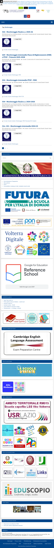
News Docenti (5, 35)
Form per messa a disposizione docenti (13, 525)
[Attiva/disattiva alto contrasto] (1, 1)
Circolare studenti (28, 103)
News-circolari (12, 35)
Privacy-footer (18, 541)
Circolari (26, 34)
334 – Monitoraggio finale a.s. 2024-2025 (18, 102)
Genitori (12, 105)
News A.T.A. (19, 105)
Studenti (11, 106)
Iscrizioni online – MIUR (9, 305)
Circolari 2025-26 (32, 34)
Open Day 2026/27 (8, 300)
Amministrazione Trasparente (11, 181)
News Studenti (40, 105)
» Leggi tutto (17, 39)
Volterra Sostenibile (37, 543)
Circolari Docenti (40, 34)
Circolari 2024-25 (41, 103)
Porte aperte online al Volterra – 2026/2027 (14, 301)
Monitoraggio (15, 49)
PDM (20, 74)
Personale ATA (5, 106)
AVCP (5, 184)
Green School (48, 543)
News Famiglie (33, 105)
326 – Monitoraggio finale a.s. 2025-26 (17, 32)
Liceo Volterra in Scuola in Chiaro (12, 306)
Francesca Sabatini (17, 34)
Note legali (9, 541)
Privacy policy (32, 7)
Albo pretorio (7, 183)
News (50, 34)
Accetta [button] (20, 7)
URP (20, 543)
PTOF (22, 96)
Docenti (46, 34)
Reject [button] (26, 7)
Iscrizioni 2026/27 (8, 303)
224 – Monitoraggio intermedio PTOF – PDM (19, 80)
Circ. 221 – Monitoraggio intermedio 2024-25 (20, 126)
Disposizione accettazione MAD (11, 524)
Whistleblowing (27, 541)
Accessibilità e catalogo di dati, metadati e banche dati (17, 186)
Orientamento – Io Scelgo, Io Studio (12, 308)
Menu (3, 22)
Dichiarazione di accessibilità (40, 541)
